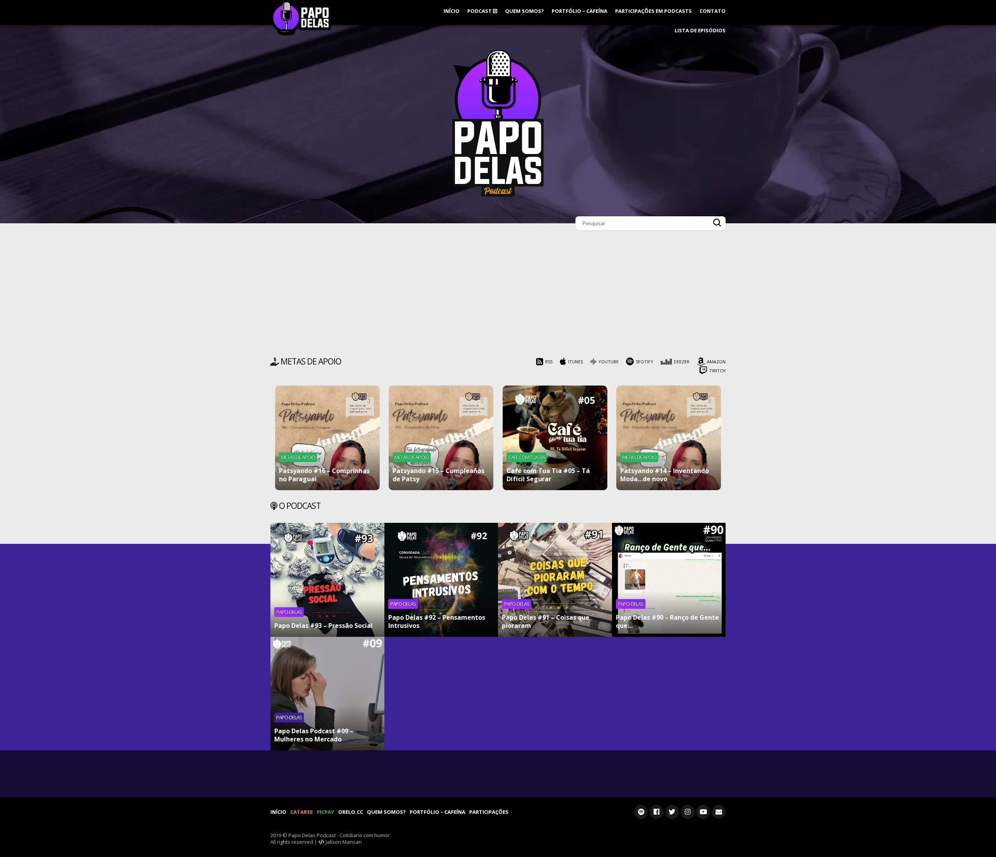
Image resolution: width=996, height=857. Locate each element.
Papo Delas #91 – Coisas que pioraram (545, 621)
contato (713, 10)
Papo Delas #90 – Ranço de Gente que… (667, 621)
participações (489, 811)
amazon (716, 362)
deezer (681, 362)
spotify (644, 362)
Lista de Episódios (700, 30)
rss (548, 362)
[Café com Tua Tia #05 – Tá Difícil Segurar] (555, 438)
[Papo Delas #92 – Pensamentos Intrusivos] (441, 580)
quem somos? (524, 10)
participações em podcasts (653, 10)
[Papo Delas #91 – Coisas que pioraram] (555, 580)
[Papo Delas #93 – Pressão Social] (327, 580)
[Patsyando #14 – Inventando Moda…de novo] (668, 438)
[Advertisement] (498, 295)
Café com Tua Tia (527, 457)
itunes (575, 362)
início (451, 10)
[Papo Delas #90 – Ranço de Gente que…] (669, 580)
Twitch (717, 370)
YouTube (608, 362)
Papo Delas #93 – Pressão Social (323, 625)
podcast (480, 10)
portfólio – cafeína (579, 10)
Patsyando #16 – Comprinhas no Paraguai (324, 474)
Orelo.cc (350, 811)
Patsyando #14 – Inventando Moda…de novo (664, 474)
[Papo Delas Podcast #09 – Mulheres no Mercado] (327, 694)
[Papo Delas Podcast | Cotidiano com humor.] (498, 194)
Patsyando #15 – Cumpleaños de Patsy (438, 474)
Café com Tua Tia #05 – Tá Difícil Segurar (548, 474)
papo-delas (289, 611)
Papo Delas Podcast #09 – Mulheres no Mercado (313, 735)
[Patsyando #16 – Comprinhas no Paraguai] (327, 438)
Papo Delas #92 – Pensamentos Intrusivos (436, 621)
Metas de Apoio (298, 457)
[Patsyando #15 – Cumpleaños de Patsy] (441, 438)
